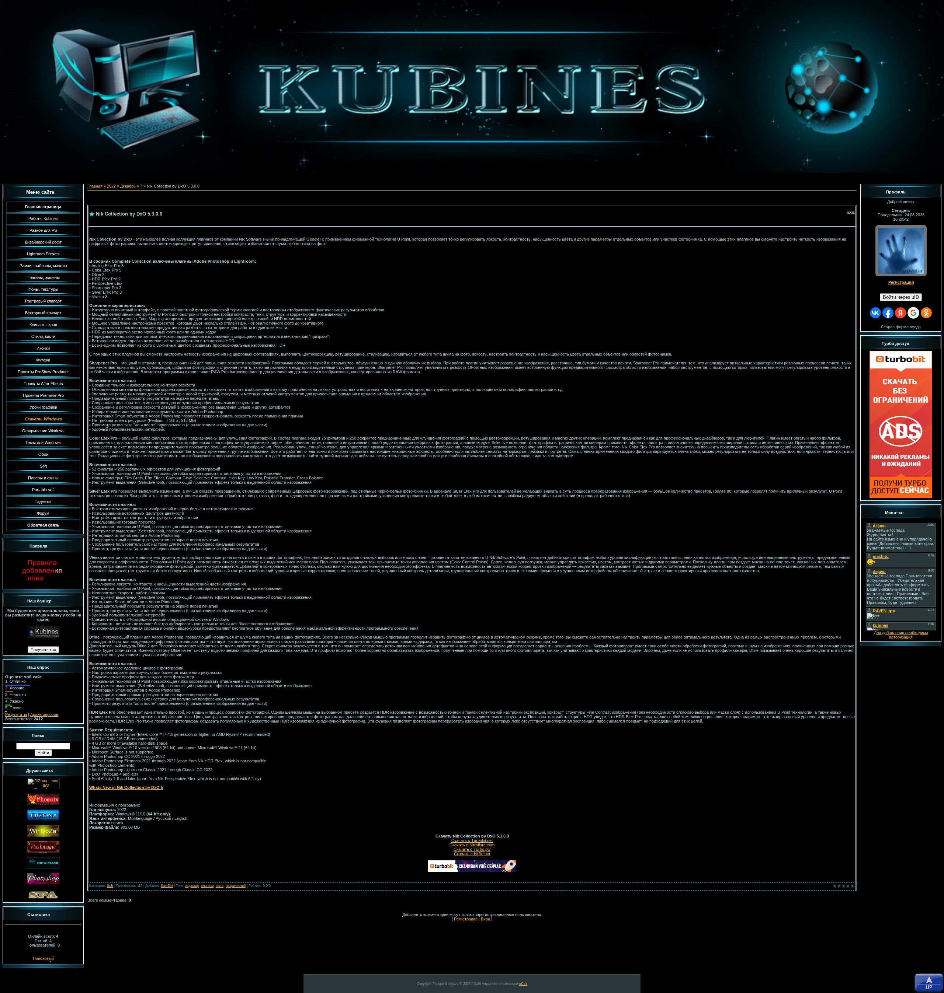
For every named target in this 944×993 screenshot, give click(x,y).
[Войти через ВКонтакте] (875, 312)
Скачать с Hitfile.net (472, 854)
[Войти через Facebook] (887, 312)
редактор (192, 886)
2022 (111, 186)
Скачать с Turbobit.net (472, 840)
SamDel (167, 886)
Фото (219, 886)
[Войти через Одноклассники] (926, 312)
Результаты (16, 714)
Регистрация (466, 919)
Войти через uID (901, 297)
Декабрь (128, 186)
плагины (207, 886)
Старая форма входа (901, 327)
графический (236, 886)
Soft (110, 886)
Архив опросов (44, 714)
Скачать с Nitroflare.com (472, 845)
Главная (95, 186)
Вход (485, 919)
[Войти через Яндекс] (900, 312)
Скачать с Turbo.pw (472, 849)
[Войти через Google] (913, 313)
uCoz (523, 984)
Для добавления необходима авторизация (901, 634)
